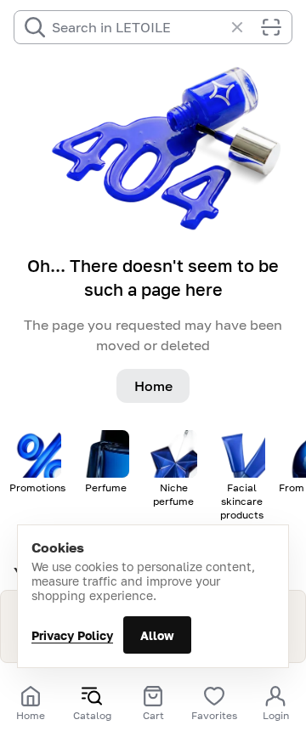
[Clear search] (245, 27)
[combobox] (137, 27)
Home (153, 385)
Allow (157, 635)
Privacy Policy (72, 635)
